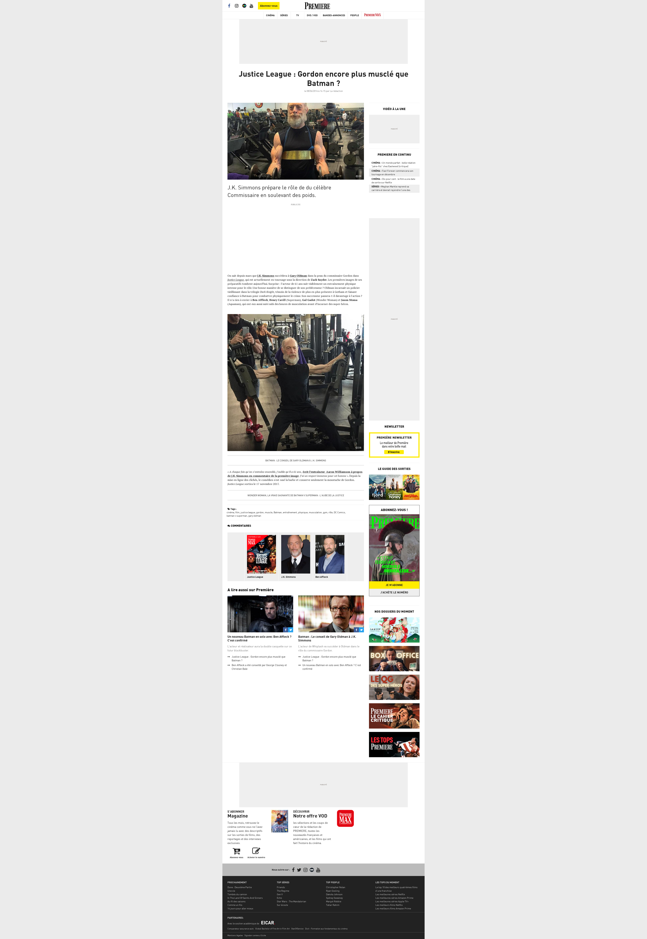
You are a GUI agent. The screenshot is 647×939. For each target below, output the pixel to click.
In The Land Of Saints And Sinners (245, 897)
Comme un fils (234, 904)
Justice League (235, 280)
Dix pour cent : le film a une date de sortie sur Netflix (393, 180)
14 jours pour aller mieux (240, 908)
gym (325, 512)
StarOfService (297, 928)
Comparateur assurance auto (240, 928)
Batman (278, 512)
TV (297, 15)
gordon (260, 512)
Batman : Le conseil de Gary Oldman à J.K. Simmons (295, 460)
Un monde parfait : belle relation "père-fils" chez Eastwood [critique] (393, 164)
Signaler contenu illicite (255, 935)
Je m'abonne (394, 585)
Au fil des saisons (236, 901)
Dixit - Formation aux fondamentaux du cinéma (326, 928)
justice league (248, 512)
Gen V (280, 894)
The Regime (283, 890)
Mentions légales (235, 935)
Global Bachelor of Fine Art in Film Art (272, 928)
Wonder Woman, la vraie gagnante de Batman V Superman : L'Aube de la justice (296, 495)
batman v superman (237, 515)
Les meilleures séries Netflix (390, 894)
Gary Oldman (298, 276)
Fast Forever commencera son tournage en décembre (392, 172)
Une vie (231, 890)
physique (303, 512)
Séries (284, 15)
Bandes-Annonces (334, 15)
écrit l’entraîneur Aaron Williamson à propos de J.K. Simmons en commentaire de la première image (294, 474)
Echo (279, 897)
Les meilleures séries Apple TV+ (392, 901)
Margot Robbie (333, 901)
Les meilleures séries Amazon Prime (394, 897)
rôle (331, 512)
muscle (268, 512)
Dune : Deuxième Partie (239, 887)
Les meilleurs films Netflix (389, 904)
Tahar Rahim (332, 904)
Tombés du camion (237, 894)
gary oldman (254, 515)
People (354, 15)
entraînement (290, 512)
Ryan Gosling (333, 890)
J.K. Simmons (265, 276)
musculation (315, 512)
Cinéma (270, 15)
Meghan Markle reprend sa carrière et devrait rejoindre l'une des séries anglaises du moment (391, 189)
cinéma (230, 512)
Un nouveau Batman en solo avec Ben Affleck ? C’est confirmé (259, 638)
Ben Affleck (321, 576)
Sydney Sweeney (334, 897)
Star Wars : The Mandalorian (291, 901)
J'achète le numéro (394, 592)
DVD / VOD (312, 15)
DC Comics (339, 512)
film (237, 512)
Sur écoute (282, 904)
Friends (281, 887)
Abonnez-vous (269, 5)
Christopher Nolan (335, 887)
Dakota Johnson (334, 894)
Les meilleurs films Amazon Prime (393, 908)
